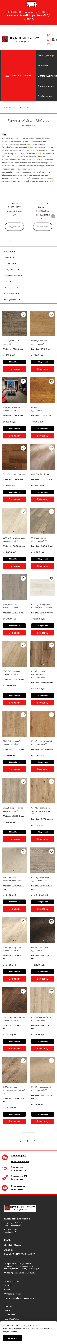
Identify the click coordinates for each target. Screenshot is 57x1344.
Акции (7, 1289)
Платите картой (18, 1155)
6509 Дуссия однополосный (37, 409)
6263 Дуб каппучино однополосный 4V (11, 672)
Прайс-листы (45, 96)
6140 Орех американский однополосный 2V (14, 1018)
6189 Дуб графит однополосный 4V (10, 606)
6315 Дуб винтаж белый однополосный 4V (41, 1018)
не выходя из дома (20, 1161)
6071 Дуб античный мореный (11, 342)
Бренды (7, 1285)
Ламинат (24, 107)
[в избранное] (23, 314)
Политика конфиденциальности (19, 1298)
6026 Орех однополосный (14, 474)
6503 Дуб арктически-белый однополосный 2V (13, 879)
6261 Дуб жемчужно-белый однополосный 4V (41, 606)
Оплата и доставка (47, 75)
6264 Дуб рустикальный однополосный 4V (41, 742)
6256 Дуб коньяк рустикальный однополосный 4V (39, 674)
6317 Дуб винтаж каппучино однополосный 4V (14, 1090)
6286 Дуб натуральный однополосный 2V (13, 949)
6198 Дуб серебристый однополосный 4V (13, 809)
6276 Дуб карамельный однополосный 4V (41, 1088)
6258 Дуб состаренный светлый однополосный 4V (41, 811)
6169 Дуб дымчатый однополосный (11, 409)
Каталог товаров (11, 1281)
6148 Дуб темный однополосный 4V (39, 539)
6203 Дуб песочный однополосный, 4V (11, 742)
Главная (6, 107)
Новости (8, 1306)
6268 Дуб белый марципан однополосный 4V (14, 539)
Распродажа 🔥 (46, 55)
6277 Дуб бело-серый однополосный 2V (40, 879)
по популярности (11, 299)
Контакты (43, 65)
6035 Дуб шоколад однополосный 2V (39, 949)
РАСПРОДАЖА (11, 1319)
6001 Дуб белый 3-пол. (41, 474)
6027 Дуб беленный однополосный (40, 342)
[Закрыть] (54, 1324)
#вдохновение (46, 86)
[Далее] (53, 216)
